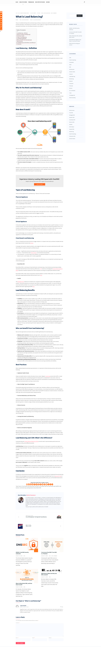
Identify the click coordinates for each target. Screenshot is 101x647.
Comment (18, 622)
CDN (70, 57)
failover (31, 243)
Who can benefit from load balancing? (24, 39)
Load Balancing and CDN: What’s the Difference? (26, 42)
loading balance (30, 487)
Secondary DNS (72, 119)
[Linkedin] (31, 484)
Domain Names (72, 138)
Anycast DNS (71, 129)
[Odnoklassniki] (39, 484)
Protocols (71, 85)
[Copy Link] (48, 484)
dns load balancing (51, 486)
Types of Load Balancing (22, 37)
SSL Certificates (72, 90)
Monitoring (71, 78)
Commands (71, 62)
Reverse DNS (71, 122)
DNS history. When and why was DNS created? (49, 574)
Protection (71, 83)
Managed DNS (72, 115)
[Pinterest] (35, 484)
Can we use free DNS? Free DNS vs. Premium (49, 553)
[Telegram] (42, 484)
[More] (52, 484)
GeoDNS (48, 2)
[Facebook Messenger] (46, 484)
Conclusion (19, 44)
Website (50, 637)
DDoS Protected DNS (40, 2)
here (41, 275)
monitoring (47, 376)
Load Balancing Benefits (21, 38)
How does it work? (20, 35)
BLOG (17, 2)
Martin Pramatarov (31, 495)
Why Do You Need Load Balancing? (23, 34)
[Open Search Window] (84, 2)
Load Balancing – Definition (22, 33)
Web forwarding (72, 97)
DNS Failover (71, 126)
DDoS (70, 64)
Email (33, 637)
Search (79, 15)
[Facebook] (27, 484)
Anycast (20, 486)
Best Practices (20, 41)
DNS (20, 19)
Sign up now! (40, 184)
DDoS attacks (33, 252)
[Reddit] (33, 484)
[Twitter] (29, 484)
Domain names (72, 71)
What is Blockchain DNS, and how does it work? (24, 584)
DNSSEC (70, 124)
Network (71, 81)
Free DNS (71, 112)
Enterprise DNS (72, 136)
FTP (41, 268)
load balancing (23, 487)
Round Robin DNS (37, 487)
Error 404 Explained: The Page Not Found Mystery (36, 516)
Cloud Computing (72, 59)
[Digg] (50, 484)
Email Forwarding (72, 133)
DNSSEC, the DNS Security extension (22, 553)
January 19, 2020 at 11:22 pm (24, 606)
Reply (62, 606)
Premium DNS (31, 2)
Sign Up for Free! (23, 2)
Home (17, 19)
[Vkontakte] (37, 484)
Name (17, 637)
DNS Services (71, 110)
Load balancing (25, 19)
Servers (70, 88)
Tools (70, 92)
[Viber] (44, 484)
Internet (71, 74)
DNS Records (71, 69)
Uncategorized (72, 95)
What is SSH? (28, 525)
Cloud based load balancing (28, 486)
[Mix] (40, 484)
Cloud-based (41, 486)
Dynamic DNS (71, 117)
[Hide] (0, 31)
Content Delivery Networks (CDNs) (31, 441)
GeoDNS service (21, 281)
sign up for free (58, 476)
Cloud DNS (36, 486)
